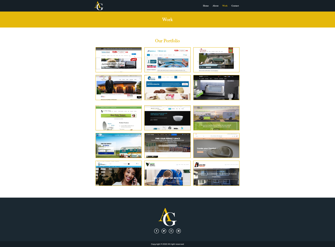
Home (206, 5)
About (215, 5)
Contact (235, 5)
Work (224, 5)
